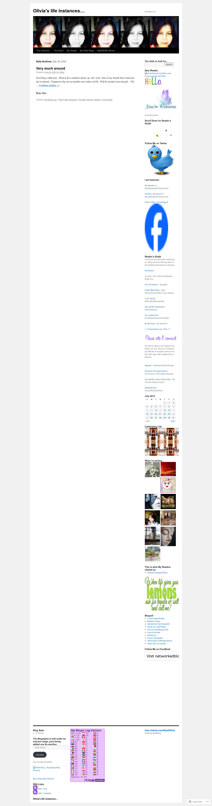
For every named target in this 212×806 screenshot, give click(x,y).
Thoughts (82, 99)
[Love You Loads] (168, 485)
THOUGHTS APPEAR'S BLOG (159, 640)
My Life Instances (152, 284)
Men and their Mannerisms (155, 306)
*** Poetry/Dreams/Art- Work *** (157, 329)
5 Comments (107, 99)
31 (173, 417)
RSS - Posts (42, 788)
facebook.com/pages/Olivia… (158, 572)
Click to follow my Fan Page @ (156, 202)
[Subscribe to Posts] (35, 788)
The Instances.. (43, 50)
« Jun (147, 421)
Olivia (61, 72)
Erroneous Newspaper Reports (156, 371)
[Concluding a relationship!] (152, 518)
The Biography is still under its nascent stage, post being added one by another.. (49, 741)
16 (169, 410)
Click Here (40, 754)
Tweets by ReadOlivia (153, 733)
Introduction (149, 270)
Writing (97, 99)
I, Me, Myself (150, 298)
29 (165, 417)
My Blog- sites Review (153, 193)
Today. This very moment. (156, 643)
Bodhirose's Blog (153, 621)
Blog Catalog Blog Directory (43, 778)
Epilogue (148, 365)
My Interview (150, 185)
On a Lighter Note (152, 315)
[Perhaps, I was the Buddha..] (168, 537)
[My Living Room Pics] (168, 518)
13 (156, 410)
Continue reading (49, 85)
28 (160, 417)
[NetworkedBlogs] (169, 659)
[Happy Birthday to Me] (152, 536)
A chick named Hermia (155, 618)
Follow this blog (161, 658)
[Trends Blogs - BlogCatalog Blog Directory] (50, 770)
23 (169, 414)
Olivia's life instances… (59, 10)
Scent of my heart (153, 632)
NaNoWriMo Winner (106, 50)
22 (165, 414)
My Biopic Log (50, 99)
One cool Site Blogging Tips (157, 629)
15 (165, 410)
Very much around (50, 68)
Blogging (73, 99)
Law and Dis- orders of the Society (158, 379)
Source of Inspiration (155, 638)
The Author (59, 50)
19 (151, 414)
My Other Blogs (87, 50)
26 (151, 417)
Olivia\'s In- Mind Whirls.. (157, 626)
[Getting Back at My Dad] (152, 502)
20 (156, 414)
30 (169, 417)
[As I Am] (152, 470)
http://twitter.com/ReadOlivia (160, 730)
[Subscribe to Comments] (35, 793)
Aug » (173, 421)
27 (156, 417)
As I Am (148, 276)
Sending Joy (151, 635)
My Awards (72, 50)
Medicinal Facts (151, 387)
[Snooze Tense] (168, 502)
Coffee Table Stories (152, 290)
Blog (67, 99)
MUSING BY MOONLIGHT (158, 624)
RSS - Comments (44, 793)
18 (147, 414)
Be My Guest (150, 323)
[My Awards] (168, 469)
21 (160, 414)
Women (90, 99)
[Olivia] (156, 251)
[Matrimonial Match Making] (152, 554)
